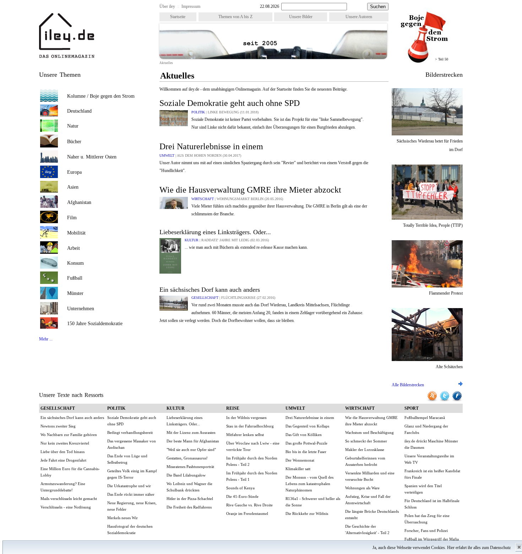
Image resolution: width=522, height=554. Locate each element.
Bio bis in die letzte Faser (306, 452)
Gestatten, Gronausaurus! (187, 458)
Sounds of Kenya (240, 488)
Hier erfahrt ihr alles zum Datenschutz (479, 547)
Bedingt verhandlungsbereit (130, 432)
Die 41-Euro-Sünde (242, 496)
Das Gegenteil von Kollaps (307, 426)
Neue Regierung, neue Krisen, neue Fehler (132, 506)
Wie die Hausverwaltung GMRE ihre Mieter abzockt (250, 189)
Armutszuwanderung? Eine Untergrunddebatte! (62, 487)
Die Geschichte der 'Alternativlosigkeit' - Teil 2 (367, 529)
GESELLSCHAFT (205, 298)
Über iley (167, 6)
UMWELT (167, 155)
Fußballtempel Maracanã (424, 417)
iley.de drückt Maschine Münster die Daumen (431, 444)
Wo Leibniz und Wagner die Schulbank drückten (189, 487)
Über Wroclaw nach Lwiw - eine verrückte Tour (252, 446)
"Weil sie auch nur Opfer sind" (191, 449)
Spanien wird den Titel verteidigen (423, 489)
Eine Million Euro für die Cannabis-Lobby (70, 472)
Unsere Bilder (300, 16)
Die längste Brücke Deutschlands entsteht (372, 514)
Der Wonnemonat (300, 460)
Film (72, 217)
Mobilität (76, 233)
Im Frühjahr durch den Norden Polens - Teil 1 (251, 476)
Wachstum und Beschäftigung (369, 432)
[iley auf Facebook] (457, 400)
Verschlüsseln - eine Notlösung (65, 507)
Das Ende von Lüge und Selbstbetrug (127, 459)
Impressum (190, 6)
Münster (75, 293)
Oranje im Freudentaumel (247, 513)
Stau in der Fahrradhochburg (250, 426)
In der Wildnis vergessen (246, 417)
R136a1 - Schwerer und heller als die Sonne (313, 501)
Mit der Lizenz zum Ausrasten (191, 432)
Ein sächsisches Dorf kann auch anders (209, 289)
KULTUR (192, 240)
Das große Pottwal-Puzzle (306, 443)
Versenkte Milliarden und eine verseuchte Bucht (370, 476)
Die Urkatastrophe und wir (129, 486)
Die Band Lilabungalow (186, 475)
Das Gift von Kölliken (304, 434)
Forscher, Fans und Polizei (426, 530)
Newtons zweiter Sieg (58, 426)
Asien (72, 187)
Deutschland (79, 111)
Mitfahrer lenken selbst (245, 434)
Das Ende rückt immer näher (130, 494)
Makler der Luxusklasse (364, 449)
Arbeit (73, 248)
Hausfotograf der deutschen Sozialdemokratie (130, 529)
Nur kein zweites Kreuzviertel (64, 443)
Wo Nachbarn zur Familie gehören (68, 434)
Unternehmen (80, 308)
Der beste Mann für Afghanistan (193, 441)
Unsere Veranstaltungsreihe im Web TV (429, 459)
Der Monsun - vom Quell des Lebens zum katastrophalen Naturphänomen (309, 483)
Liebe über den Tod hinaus (62, 452)
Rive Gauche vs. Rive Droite (249, 505)
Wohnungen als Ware (362, 488)
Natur (72, 126)
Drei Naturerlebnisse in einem (211, 146)
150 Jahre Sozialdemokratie (95, 323)
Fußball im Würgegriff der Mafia (431, 539)
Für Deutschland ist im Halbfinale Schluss (432, 504)
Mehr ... (46, 339)
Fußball (74, 278)
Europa (74, 172)
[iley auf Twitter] (445, 400)
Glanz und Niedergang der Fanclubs (426, 429)
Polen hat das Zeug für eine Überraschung (427, 518)
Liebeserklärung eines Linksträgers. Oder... (215, 232)
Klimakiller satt (298, 469)
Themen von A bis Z (235, 16)
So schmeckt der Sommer (366, 441)
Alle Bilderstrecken (408, 384)
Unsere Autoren (359, 16)
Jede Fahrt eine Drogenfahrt (63, 460)
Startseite (177, 16)
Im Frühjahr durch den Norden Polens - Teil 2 (251, 461)
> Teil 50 (441, 59)
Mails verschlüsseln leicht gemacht (68, 498)
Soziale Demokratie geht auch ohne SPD (229, 103)
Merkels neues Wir (122, 518)
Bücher (74, 141)
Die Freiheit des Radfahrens (189, 507)
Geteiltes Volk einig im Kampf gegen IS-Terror (132, 474)
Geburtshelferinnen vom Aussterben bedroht (365, 461)
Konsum (75, 263)
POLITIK (198, 112)
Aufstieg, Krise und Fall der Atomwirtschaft (368, 499)
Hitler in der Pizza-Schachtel (190, 498)
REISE (232, 408)
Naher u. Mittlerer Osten (91, 157)
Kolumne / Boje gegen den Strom (101, 96)
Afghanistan (79, 202)
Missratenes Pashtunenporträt (190, 466)
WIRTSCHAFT (203, 199)
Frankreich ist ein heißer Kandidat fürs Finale (432, 474)
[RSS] (432, 400)
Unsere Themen (60, 74)
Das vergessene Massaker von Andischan (131, 444)
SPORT (411, 408)
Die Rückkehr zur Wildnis (307, 513)
